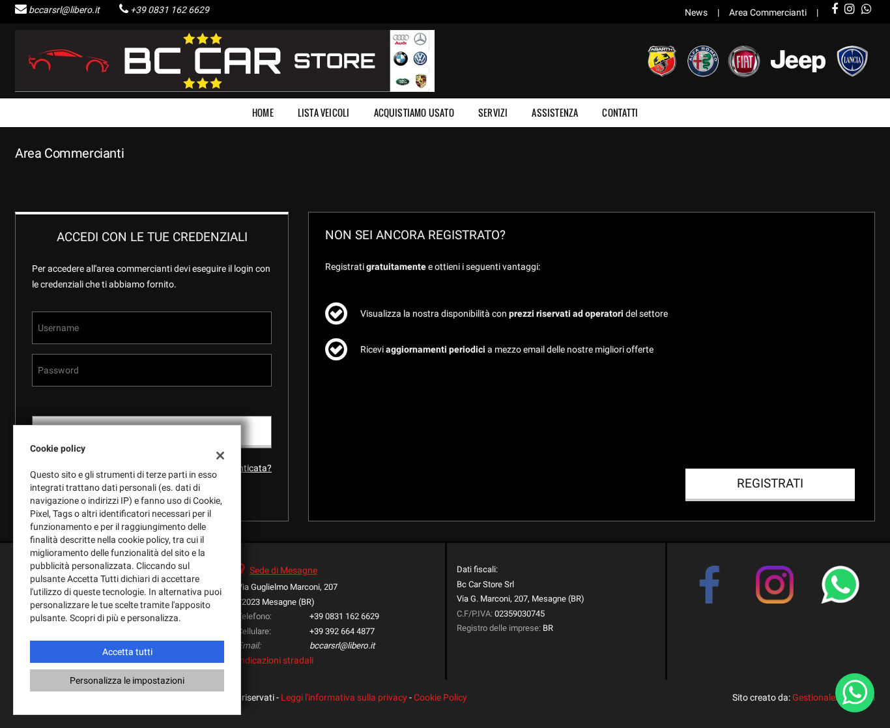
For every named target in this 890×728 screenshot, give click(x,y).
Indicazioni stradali (275, 660)
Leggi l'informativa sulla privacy (344, 697)
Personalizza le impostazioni (127, 680)
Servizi (493, 112)
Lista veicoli (324, 112)
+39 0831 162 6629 (169, 10)
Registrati (770, 483)
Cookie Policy (440, 697)
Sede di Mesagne (283, 570)
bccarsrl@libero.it (64, 10)
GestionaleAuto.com (833, 697)
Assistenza (555, 112)
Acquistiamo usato (414, 112)
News (696, 12)
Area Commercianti (768, 12)
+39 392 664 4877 (342, 631)
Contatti (620, 112)
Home (263, 112)
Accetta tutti (127, 652)
